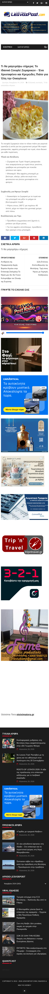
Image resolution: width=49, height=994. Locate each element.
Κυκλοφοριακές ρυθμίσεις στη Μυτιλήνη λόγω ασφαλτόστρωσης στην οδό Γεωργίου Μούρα (31, 743)
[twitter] (37, 3)
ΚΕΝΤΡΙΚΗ (7, 47)
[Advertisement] (24, 689)
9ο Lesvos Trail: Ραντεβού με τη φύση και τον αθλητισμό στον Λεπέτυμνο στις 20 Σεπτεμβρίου (30, 758)
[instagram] (46, 3)
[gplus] (42, 3)
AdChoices (6, 970)
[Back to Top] (24, 991)
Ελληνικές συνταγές (35, 83)
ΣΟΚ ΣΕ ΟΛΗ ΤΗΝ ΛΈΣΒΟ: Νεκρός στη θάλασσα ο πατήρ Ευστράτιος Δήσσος (29, 938)
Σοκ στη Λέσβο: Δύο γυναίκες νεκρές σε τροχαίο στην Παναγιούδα (29, 926)
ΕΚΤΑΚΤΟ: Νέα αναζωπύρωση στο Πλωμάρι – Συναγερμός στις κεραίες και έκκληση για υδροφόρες (32, 951)
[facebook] (33, 3)
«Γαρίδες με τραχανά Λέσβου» (29, 831)
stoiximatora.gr (25, 714)
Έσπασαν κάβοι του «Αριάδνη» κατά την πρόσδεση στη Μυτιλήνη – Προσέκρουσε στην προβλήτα (31, 864)
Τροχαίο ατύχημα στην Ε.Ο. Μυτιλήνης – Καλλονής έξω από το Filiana (31, 900)
